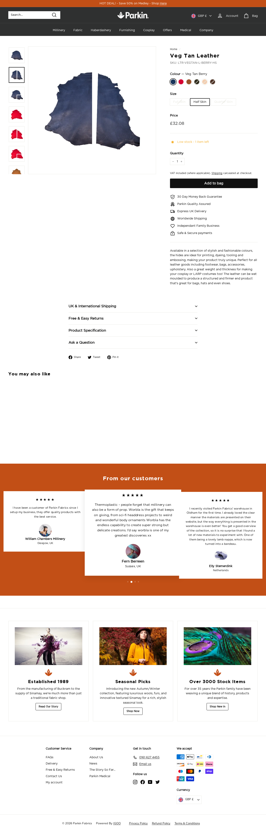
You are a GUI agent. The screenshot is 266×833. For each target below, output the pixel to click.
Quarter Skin (223, 101)
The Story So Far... (102, 769)
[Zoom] (92, 110)
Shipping (217, 173)
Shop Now (133, 711)
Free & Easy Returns (86, 318)
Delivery (52, 763)
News (93, 763)
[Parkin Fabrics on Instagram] (135, 782)
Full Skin (179, 101)
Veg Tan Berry (173, 82)
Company (206, 30)
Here (163, 3)
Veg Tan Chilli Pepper (181, 82)
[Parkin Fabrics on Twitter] (157, 782)
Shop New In (217, 706)
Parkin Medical (99, 776)
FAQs (49, 757)
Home (173, 49)
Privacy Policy (138, 823)
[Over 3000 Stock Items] (217, 646)
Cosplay (149, 30)
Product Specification (87, 330)
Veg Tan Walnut (212, 82)
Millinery (59, 30)
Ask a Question (82, 342)
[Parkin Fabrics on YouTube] (150, 782)
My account (54, 782)
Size (173, 94)
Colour (188, 74)
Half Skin (199, 101)
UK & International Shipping (92, 306)
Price (174, 115)
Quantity (176, 153)
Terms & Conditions (187, 823)
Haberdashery (101, 30)
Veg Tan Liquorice (197, 82)
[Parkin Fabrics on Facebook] (142, 782)
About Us (96, 757)
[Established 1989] (48, 646)
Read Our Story (48, 706)
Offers (167, 30)
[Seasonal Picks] (133, 646)
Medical (185, 30)
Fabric (78, 30)
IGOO (117, 823)
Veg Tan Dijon (189, 82)
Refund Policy (161, 823)
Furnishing (127, 30)
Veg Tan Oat (205, 82)
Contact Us (54, 776)
